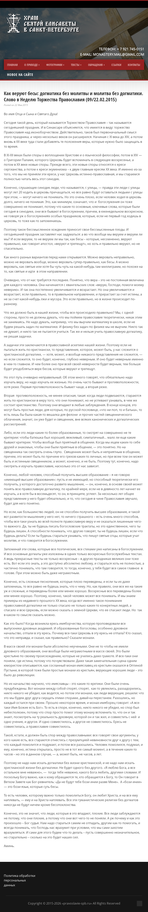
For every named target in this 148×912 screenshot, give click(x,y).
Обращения (95, 65)
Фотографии (54, 65)
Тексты (75, 65)
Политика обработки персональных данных (19, 880)
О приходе (31, 65)
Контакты (134, 65)
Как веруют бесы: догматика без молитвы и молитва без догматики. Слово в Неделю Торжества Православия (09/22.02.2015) (73, 96)
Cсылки (116, 65)
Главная (12, 65)
